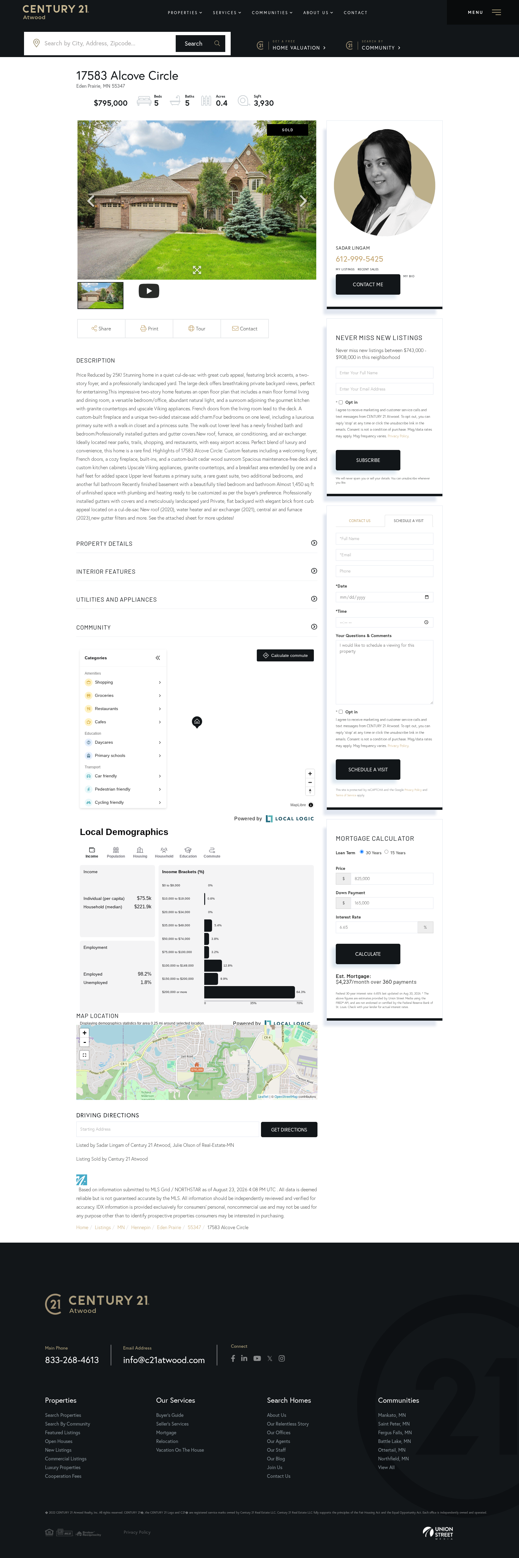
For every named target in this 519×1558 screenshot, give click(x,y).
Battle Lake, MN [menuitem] (394, 1441)
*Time (341, 611)
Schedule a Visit (408, 520)
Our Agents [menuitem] (278, 1441)
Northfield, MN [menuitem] (393, 1458)
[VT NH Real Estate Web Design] (456, 1533)
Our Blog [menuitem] (276, 1458)
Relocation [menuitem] (167, 1441)
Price (340, 868)
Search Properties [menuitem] (63, 1415)
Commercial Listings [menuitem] (65, 1458)
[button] (200, 43)
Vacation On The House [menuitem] (180, 1450)
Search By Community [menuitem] (67, 1423)
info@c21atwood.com (164, 1359)
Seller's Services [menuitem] (172, 1423)
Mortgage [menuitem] (166, 1432)
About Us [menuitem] (316, 12)
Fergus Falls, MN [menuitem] (395, 1432)
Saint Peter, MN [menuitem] (394, 1423)
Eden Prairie (169, 1227)
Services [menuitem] (225, 12)
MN (121, 1227)
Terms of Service (346, 795)
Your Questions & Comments (364, 635)
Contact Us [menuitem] (278, 1476)
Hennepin (140, 1227)
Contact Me (368, 284)
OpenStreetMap (286, 1097)
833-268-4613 (72, 1359)
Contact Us (360, 520)
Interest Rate (348, 917)
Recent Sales (368, 269)
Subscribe (368, 460)
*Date (341, 586)
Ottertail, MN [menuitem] (391, 1450)
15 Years (397, 852)
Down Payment (350, 892)
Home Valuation (297, 45)
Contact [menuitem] (356, 12)
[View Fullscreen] (84, 1055)
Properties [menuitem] (183, 12)
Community (379, 45)
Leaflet (263, 1097)
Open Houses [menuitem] (58, 1441)
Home (82, 1227)
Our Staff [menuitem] (276, 1450)
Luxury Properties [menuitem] (62, 1467)
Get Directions (289, 1129)
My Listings (345, 269)
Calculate (368, 954)
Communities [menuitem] (270, 12)
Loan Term (345, 852)
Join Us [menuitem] (274, 1467)
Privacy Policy (398, 436)
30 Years (373, 852)
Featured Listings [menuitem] (62, 1432)
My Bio (408, 276)
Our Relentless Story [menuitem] (288, 1423)
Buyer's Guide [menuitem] (170, 1415)
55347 (194, 1227)
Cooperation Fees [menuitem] (63, 1476)
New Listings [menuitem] (58, 1450)
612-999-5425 (359, 259)
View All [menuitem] (386, 1467)
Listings (103, 1227)
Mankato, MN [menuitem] (392, 1415)
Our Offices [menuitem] (278, 1432)
